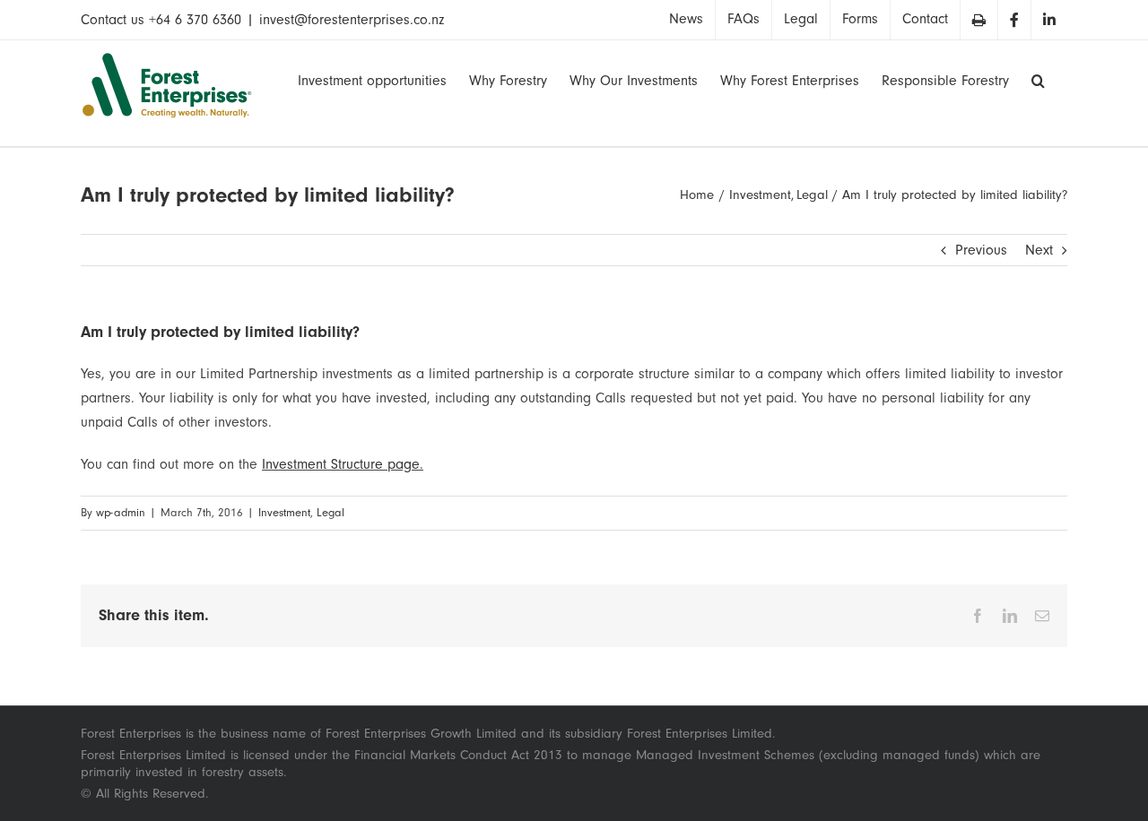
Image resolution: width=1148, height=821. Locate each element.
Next (1039, 250)
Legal (330, 512)
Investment (284, 512)
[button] (1038, 78)
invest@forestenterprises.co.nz (351, 20)
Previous (981, 250)
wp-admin (120, 512)
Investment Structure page (341, 464)
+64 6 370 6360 (195, 20)
